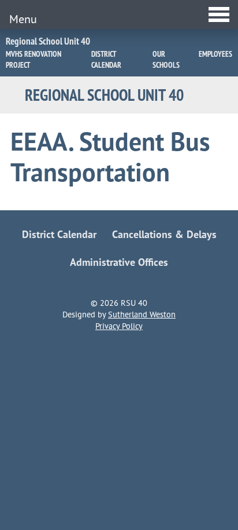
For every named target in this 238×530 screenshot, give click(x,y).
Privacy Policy (119, 326)
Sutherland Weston (142, 314)
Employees (215, 54)
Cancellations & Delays (164, 234)
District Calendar (106, 59)
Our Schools (166, 59)
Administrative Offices (119, 262)
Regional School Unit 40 (48, 41)
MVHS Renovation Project (33, 59)
